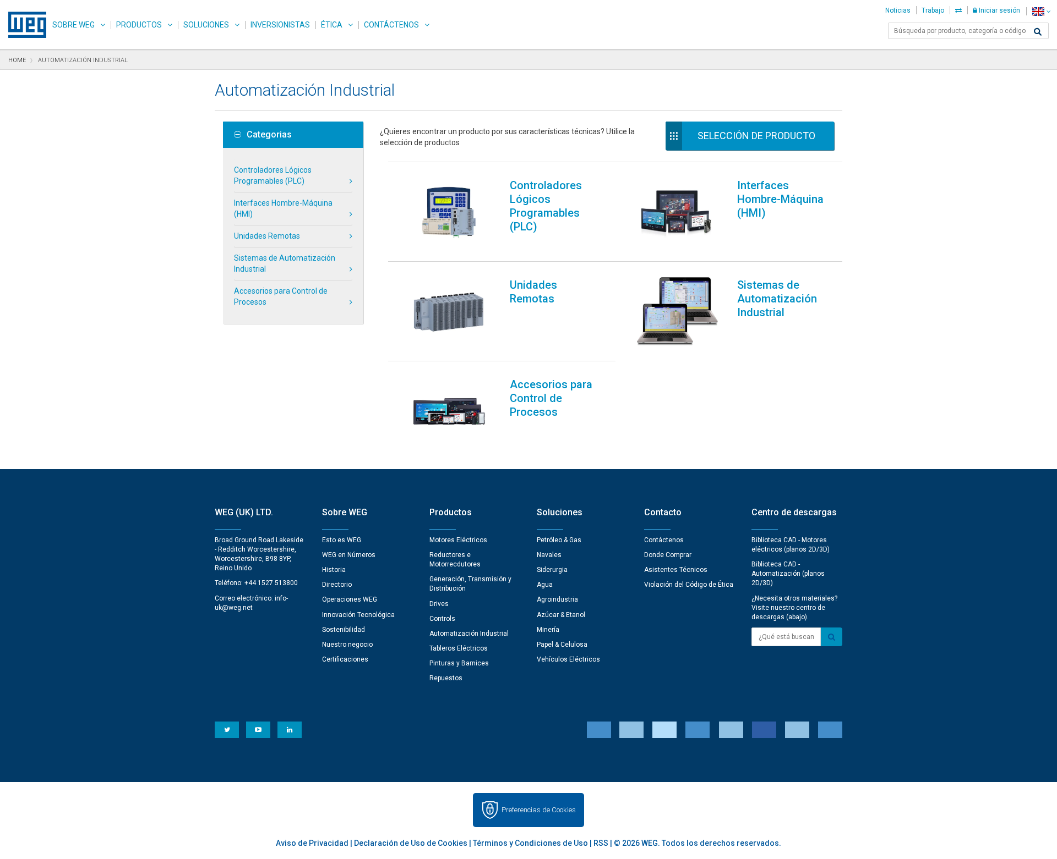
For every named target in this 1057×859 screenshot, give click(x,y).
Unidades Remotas (267, 236)
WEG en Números (348, 555)
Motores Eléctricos (458, 540)
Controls (442, 619)
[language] (1041, 11)
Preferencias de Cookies (539, 810)
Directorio (337, 584)
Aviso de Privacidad (312, 843)
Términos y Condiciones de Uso (530, 843)
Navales (549, 555)
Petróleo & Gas (559, 540)
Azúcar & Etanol (561, 615)
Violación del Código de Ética (688, 584)
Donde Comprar (667, 555)
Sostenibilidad (343, 630)
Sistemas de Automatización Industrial (284, 263)
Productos (139, 24)
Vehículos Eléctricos (568, 659)
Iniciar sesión (998, 10)
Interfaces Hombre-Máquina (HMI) (283, 208)
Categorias (269, 135)
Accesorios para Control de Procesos (281, 296)
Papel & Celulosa (562, 644)
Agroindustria (557, 599)
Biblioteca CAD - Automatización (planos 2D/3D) (788, 573)
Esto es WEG (341, 540)
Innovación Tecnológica (358, 615)
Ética (331, 24)
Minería (548, 630)
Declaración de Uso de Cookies (410, 843)
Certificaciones (345, 659)
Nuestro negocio (347, 644)
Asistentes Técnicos (675, 570)
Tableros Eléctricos (458, 648)
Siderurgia (552, 570)
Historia (334, 570)
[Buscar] (1038, 32)
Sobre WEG (73, 24)
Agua (545, 584)
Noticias (898, 10)
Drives (439, 604)
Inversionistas (280, 24)
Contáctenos (391, 24)
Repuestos (445, 678)
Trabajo (933, 10)
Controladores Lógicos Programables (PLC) (273, 175)
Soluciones (206, 24)
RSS (600, 843)
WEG (23, 24)
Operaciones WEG (349, 599)
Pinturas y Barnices (459, 663)
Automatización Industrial (469, 633)
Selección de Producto (756, 135)
